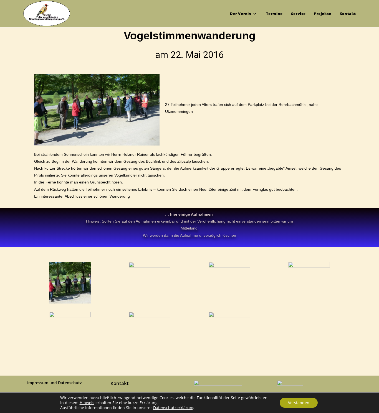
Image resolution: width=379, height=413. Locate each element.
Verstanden (298, 402)
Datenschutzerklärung (173, 407)
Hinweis (87, 402)
